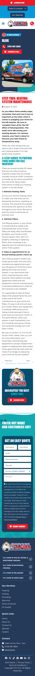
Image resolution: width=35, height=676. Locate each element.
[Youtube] (21, 658)
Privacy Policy (21, 517)
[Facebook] (6, 658)
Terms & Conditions (10, 520)
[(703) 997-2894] (4, 47)
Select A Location (16, 8)
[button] (3, 23)
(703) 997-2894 (14, 46)
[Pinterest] (17, 658)
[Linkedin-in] (25, 658)
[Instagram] (29, 658)
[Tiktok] (14, 658)
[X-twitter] (10, 658)
